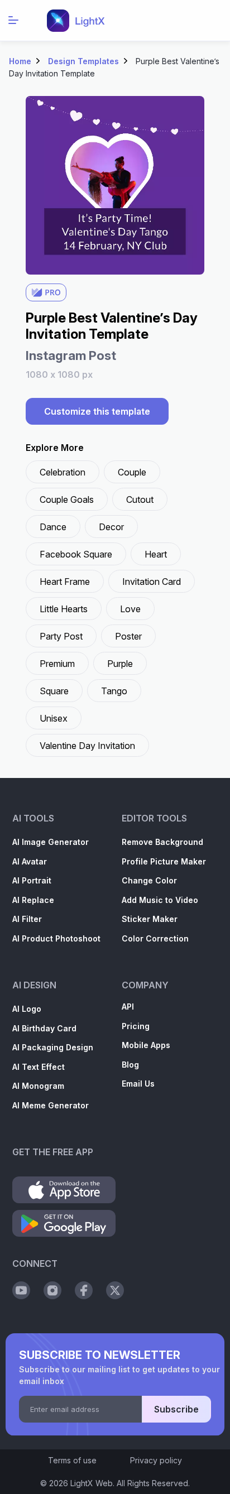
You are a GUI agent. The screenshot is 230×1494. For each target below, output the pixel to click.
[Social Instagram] (52, 1290)
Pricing (136, 1026)
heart (156, 554)
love (130, 608)
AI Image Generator (50, 842)
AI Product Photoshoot (56, 938)
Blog (130, 1064)
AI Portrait (31, 880)
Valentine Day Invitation (87, 745)
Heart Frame (65, 581)
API (128, 1006)
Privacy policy (156, 1460)
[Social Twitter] (115, 1290)
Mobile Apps (146, 1045)
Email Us (138, 1083)
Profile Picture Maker (164, 861)
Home (20, 61)
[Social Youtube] (21, 1290)
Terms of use (72, 1460)
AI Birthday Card (44, 1028)
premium (57, 663)
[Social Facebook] (84, 1290)
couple (132, 472)
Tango (114, 690)
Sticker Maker (150, 919)
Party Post (61, 636)
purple (120, 663)
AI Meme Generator (50, 1105)
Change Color (149, 880)
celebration (62, 472)
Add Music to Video (160, 900)
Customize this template (97, 411)
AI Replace (33, 900)
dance (53, 526)
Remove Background (162, 842)
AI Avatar (29, 861)
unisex (54, 718)
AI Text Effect (38, 1067)
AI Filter (27, 919)
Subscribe (176, 1409)
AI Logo (26, 1008)
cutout (140, 499)
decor (111, 526)
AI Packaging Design (52, 1047)
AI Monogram (38, 1086)
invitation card (151, 581)
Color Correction (155, 938)
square (54, 690)
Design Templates (83, 61)
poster (128, 636)
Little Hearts (64, 608)
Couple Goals (67, 499)
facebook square (76, 554)
